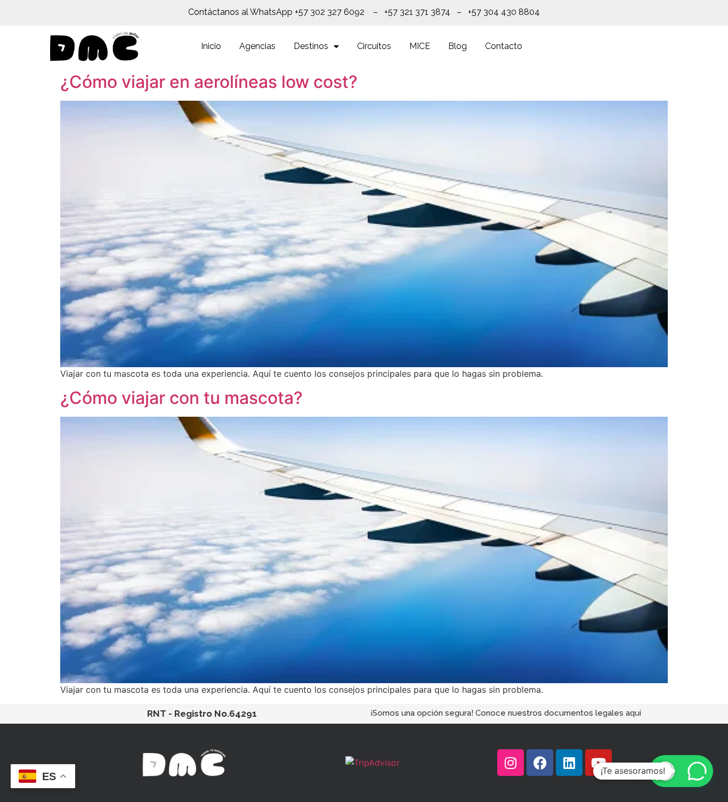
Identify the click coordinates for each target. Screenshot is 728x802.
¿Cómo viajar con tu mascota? (181, 397)
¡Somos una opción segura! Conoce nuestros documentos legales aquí (505, 713)
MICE (419, 46)
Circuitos (374, 46)
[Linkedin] (569, 762)
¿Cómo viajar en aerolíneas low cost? (209, 81)
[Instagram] (510, 762)
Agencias (257, 46)
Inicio (211, 46)
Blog (457, 46)
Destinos (311, 46)
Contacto (503, 46)
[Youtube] (598, 762)
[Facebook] (540, 762)
